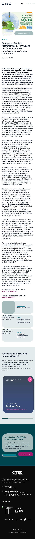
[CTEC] (6, 4)
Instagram (16, 519)
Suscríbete (24, 454)
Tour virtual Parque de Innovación (17, 532)
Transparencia (6, 501)
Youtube (29, 519)
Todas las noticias (22, 33)
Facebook (12, 519)
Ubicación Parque (17, 529)
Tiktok (25, 519)
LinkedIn (21, 519)
